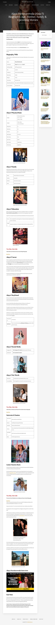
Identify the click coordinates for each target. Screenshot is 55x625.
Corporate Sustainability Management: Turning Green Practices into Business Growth (45, 109)
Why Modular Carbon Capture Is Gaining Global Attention (45, 72)
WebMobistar (27, 1)
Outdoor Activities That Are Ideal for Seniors (45, 85)
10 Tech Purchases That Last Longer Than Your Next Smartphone (45, 61)
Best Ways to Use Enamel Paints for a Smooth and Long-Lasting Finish (45, 97)
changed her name (12, 472)
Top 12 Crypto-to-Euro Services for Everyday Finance (44, 49)
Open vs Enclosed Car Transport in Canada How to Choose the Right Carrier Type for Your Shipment (45, 122)
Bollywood (21, 23)
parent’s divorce (21, 515)
